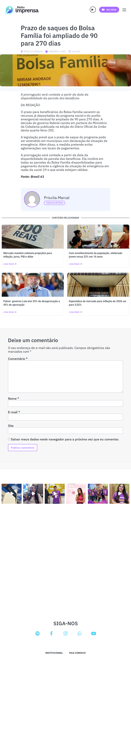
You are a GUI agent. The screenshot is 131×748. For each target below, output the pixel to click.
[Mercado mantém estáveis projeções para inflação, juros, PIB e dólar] (33, 237)
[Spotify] (37, 633)
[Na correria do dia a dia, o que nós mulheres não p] (76, 494)
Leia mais (9, 264)
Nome (13, 398)
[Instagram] (65, 633)
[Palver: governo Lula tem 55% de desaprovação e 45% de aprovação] (33, 285)
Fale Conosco (77, 652)
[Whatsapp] (79, 633)
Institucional (54, 652)
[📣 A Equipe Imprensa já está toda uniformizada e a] (98, 494)
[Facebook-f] (51, 633)
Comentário (17, 358)
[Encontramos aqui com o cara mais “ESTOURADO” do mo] (55, 494)
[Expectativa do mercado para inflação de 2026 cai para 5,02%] (98, 285)
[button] (93, 10)
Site (11, 425)
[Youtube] (93, 633)
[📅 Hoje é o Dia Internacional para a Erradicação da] (119, 494)
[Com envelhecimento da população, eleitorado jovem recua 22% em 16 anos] (98, 237)
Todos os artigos (54, 203)
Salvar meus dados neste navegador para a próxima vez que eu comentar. (65, 439)
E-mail (14, 412)
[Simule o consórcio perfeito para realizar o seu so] (12, 494)
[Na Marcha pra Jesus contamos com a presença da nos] (33, 494)
